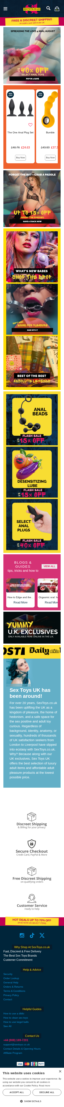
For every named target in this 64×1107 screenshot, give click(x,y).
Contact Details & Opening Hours (22, 1048)
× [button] (60, 1071)
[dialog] (32, 1087)
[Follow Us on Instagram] (22, 935)
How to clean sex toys (15, 1017)
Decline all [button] (46, 1092)
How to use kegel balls (16, 1022)
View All (49, 566)
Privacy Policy (11, 995)
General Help (10, 982)
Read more (44, 1085)
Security (7, 974)
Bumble (50, 132)
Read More (21, 602)
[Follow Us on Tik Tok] (32, 935)
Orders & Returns (13, 986)
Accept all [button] (17, 1092)
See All (7, 1026)
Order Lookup (11, 978)
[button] (5, 8)
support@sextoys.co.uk (16, 1044)
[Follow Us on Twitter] (42, 935)
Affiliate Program (12, 1053)
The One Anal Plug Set (20, 132)
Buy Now (20, 157)
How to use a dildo (13, 1013)
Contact (7, 999)
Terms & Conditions (14, 991)
